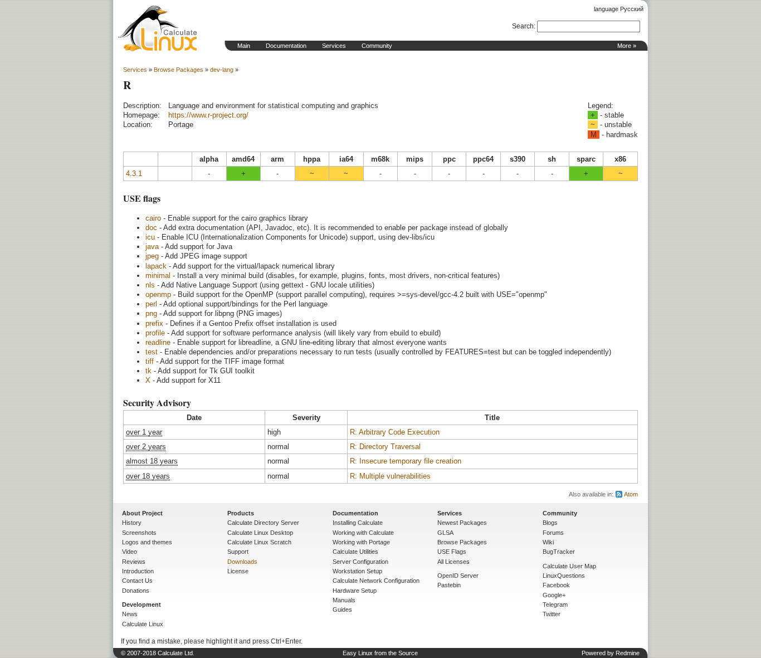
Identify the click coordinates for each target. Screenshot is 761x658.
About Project (142, 513)
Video (129, 551)
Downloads (242, 561)
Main (243, 45)
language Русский (618, 9)
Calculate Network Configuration (376, 580)
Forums (553, 532)
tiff (149, 361)
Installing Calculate (358, 522)
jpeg (152, 256)
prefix (154, 323)
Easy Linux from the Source (380, 653)
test (151, 352)
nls (150, 285)
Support (237, 551)
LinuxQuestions (564, 575)
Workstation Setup (357, 571)
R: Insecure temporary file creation (405, 461)
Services (334, 45)
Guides (342, 609)
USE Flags (451, 551)
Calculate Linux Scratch (259, 542)
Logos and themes (147, 542)
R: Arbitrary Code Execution (395, 432)
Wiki (548, 542)
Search (523, 26)
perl (151, 304)
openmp (158, 294)
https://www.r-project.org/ (208, 115)
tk (148, 371)
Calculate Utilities (355, 551)
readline (157, 342)
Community (377, 45)
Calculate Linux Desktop (260, 532)
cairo (153, 218)
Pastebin (449, 585)
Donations (135, 590)
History (132, 522)
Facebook (556, 585)
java (152, 246)
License (237, 571)
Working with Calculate (363, 532)
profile (155, 333)
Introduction (138, 571)
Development (141, 604)
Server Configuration (360, 561)
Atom (631, 494)
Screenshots (139, 532)
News (130, 614)
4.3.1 (134, 173)
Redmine (628, 653)
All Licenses (453, 561)
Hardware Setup (355, 590)
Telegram (555, 604)
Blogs (550, 522)
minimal (157, 275)
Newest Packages (462, 522)
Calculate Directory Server (263, 522)
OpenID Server (458, 575)
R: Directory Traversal (385, 446)
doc (151, 227)
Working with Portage (361, 542)
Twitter (551, 614)
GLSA (445, 532)
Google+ (554, 595)
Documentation (286, 45)
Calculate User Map (569, 566)
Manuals (344, 600)
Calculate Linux (142, 624)
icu (150, 237)
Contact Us (137, 580)
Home (157, 28)
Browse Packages (178, 69)
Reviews (133, 561)
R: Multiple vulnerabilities (390, 476)
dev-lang (221, 69)
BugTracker (559, 551)
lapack (156, 266)
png (151, 313)
